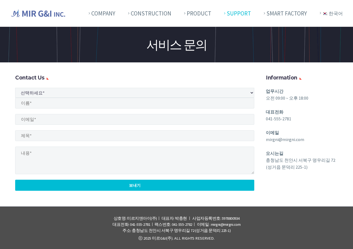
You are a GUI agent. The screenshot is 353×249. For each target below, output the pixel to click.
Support (239, 13)
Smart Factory (286, 13)
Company (103, 13)
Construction (151, 13)
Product (199, 13)
